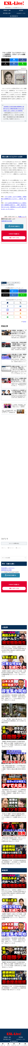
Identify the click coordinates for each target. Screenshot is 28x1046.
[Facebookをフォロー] (7, 306)
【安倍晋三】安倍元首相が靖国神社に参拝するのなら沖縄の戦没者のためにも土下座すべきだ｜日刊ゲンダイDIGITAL (13, 108)
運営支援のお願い (7, 1039)
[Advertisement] (14, 33)
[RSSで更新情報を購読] (20, 317)
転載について (22, 216)
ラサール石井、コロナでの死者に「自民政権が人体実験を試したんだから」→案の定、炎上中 (13, 198)
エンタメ (4, 282)
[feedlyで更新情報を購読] (7, 317)
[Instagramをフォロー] (7, 309)
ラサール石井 (11, 282)
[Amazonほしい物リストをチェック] (20, 313)
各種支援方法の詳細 (6, 221)
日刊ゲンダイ (5, 284)
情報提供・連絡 (7, 1037)
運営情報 (21, 1037)
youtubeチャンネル (20, 1039)
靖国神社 (12, 284)
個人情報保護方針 (14, 1041)
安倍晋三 (18, 282)
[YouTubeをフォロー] (20, 309)
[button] (25, 558)
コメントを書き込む (14, 543)
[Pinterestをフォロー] (7, 313)
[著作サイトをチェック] (7, 302)
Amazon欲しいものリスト (8, 568)
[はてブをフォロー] (20, 306)
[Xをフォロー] (20, 302)
